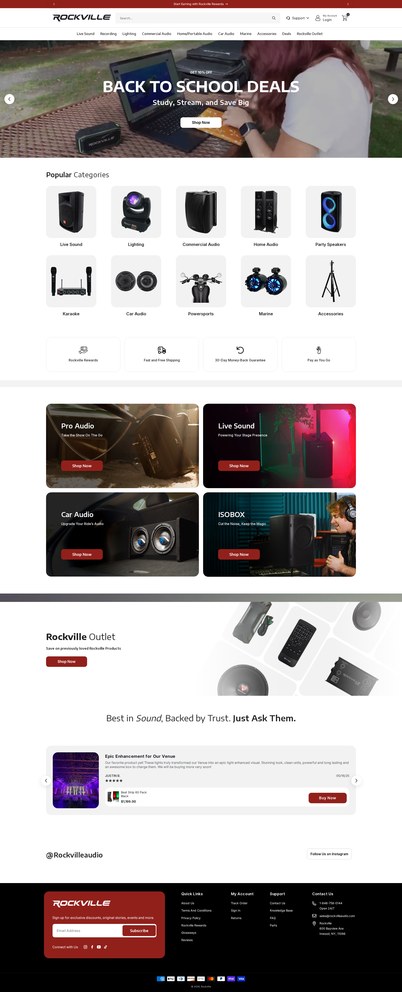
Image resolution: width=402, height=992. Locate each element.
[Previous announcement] (54, 4)
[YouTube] (98, 947)
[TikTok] (105, 947)
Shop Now (201, 122)
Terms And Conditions (196, 910)
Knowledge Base (281, 910)
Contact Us (277, 903)
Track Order (239, 903)
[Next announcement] (348, 4)
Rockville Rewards (193, 925)
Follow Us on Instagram (329, 854)
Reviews (187, 940)
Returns (236, 918)
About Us (187, 903)
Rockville (206, 986)
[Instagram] (85, 947)
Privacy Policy (191, 918)
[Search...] (273, 18)
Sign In (235, 910)
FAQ (273, 918)
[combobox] (197, 18)
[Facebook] (92, 947)
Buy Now (327, 798)
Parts (273, 925)
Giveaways (188, 932)
